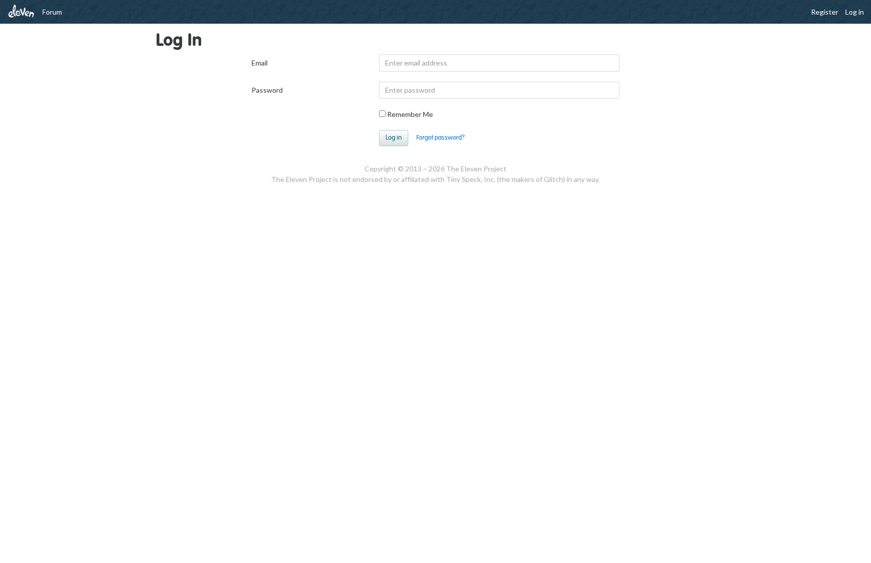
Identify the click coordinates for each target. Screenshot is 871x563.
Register (824, 12)
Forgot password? (440, 137)
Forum (52, 12)
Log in (854, 12)
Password (267, 90)
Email (260, 62)
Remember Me (409, 114)
